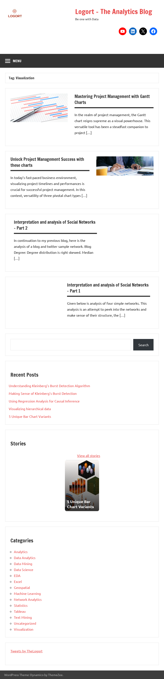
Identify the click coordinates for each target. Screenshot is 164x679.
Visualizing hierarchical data (30, 409)
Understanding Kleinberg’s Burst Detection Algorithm (49, 385)
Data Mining (23, 563)
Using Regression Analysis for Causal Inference (44, 401)
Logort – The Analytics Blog (113, 11)
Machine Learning (27, 593)
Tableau (20, 611)
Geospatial (22, 587)
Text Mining (23, 617)
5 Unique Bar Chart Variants (30, 416)
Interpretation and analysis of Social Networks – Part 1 (108, 288)
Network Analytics (28, 599)
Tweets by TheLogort (26, 651)
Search (143, 345)
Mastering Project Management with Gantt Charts (112, 99)
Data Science (23, 569)
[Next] (96, 485)
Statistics (21, 605)
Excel (18, 581)
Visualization (23, 629)
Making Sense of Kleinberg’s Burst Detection (43, 393)
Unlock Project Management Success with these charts (47, 162)
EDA (17, 575)
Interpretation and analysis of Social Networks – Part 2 (54, 225)
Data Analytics (24, 557)
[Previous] (67, 485)
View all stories (88, 455)
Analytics (21, 551)
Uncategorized (25, 623)
